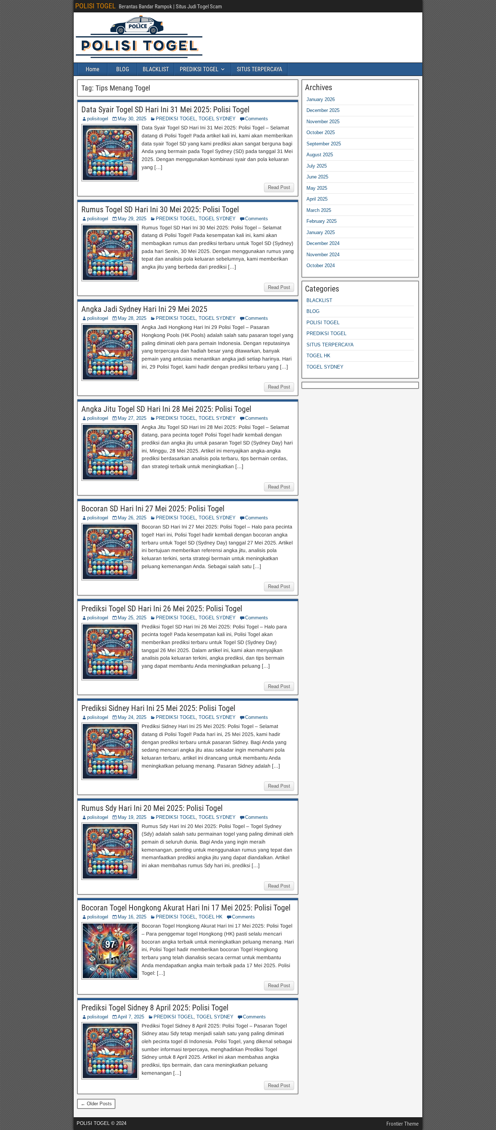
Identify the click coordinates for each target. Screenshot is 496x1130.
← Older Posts (96, 1103)
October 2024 (320, 265)
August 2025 (319, 154)
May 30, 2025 (132, 118)
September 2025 (323, 143)
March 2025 (318, 210)
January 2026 (320, 99)
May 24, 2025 (132, 717)
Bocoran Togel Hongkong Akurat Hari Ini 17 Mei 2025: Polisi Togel (185, 907)
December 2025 (323, 110)
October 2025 (320, 132)
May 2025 (316, 188)
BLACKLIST (156, 69)
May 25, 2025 (132, 617)
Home (92, 69)
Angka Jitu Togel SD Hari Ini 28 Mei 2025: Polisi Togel (166, 409)
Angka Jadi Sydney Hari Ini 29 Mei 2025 (144, 309)
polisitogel (97, 118)
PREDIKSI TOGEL (199, 69)
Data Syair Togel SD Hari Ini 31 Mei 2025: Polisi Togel (165, 109)
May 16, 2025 (132, 917)
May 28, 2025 (132, 318)
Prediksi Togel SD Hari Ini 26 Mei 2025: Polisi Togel (161, 608)
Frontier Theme (402, 1124)
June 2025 (317, 177)
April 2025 (317, 199)
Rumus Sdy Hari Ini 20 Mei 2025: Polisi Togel (152, 808)
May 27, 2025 (132, 418)
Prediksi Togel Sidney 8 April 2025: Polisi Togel (154, 1007)
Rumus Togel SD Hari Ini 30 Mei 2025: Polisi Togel (160, 209)
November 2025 (323, 121)
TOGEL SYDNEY (217, 118)
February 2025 (321, 221)
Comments (256, 118)
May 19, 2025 (132, 817)
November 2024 (323, 254)
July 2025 (316, 166)
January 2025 (320, 232)
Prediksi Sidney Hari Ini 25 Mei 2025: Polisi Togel (158, 708)
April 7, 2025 (131, 1017)
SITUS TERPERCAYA (259, 69)
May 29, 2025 (132, 218)
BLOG (122, 69)
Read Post (279, 187)
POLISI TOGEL (95, 5)
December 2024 (323, 243)
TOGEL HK (211, 917)
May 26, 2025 (132, 517)
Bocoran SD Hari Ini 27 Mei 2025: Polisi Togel (152, 508)
